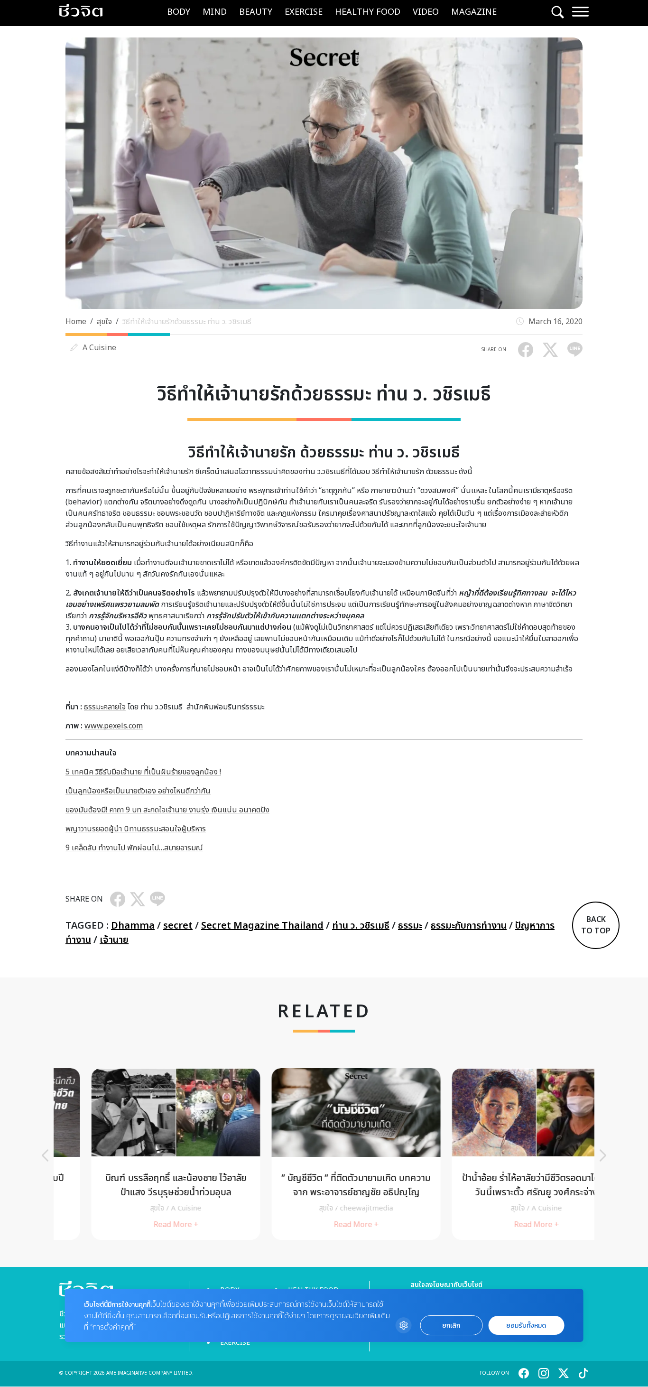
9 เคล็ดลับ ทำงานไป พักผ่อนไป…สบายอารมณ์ (134, 848)
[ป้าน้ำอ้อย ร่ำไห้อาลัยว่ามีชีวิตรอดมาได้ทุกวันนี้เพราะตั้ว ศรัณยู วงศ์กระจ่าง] (504, 1153)
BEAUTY (255, 12)
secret (178, 926)
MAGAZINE (474, 12)
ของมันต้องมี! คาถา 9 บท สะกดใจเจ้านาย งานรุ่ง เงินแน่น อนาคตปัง (167, 810)
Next (603, 1155)
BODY (178, 12)
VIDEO (426, 12)
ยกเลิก (451, 1326)
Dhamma (133, 926)
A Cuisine (99, 348)
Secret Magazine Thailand (262, 926)
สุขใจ (104, 321)
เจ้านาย (114, 940)
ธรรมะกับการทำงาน (469, 926)
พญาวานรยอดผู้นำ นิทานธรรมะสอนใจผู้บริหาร (135, 829)
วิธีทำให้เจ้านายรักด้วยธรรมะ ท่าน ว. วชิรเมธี (186, 321)
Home (75, 321)
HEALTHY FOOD (367, 12)
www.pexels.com (113, 726)
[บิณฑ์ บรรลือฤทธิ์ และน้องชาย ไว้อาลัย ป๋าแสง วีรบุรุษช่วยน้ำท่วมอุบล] (143, 1153)
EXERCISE (304, 12)
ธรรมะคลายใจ (105, 707)
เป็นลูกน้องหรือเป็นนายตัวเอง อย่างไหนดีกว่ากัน (138, 791)
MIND (215, 12)
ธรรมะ (410, 926)
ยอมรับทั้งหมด (526, 1326)
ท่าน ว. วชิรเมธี (360, 926)
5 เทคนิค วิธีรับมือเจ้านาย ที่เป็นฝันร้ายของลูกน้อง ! (143, 772)
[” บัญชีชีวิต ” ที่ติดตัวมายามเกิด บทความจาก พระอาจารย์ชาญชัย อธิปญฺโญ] (324, 1153)
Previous (45, 1155)
